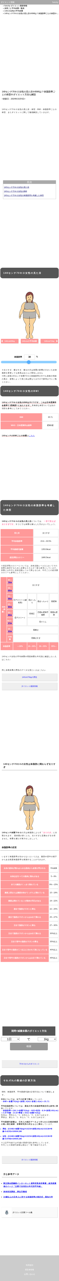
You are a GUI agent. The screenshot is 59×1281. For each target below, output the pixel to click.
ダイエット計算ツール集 (22, 1212)
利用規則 (29, 1265)
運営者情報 (29, 1270)
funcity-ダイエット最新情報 (15, 6)
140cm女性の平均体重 (13, 11)
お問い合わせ (29, 1274)
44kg (10, 615)
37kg (10, 623)
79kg (10, 582)
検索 (28, 1046)
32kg (10, 631)
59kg (10, 599)
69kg (10, 590)
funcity (55, 2)
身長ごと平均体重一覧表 (14, 8)
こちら (32, 436)
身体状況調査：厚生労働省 (15, 1192)
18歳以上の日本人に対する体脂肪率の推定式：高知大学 (28, 1197)
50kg (10, 607)
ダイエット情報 (8, 2)
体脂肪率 (18, 357)
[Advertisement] (29, 51)
